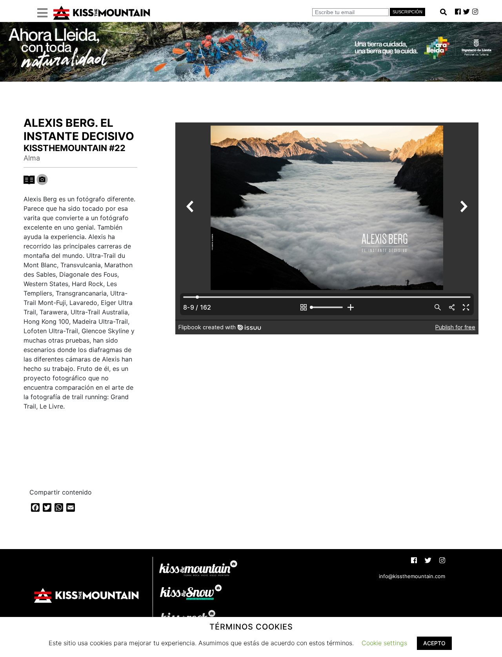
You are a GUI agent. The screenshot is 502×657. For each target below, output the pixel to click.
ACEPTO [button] (434, 643)
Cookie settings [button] (384, 643)
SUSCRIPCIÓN (407, 11)
